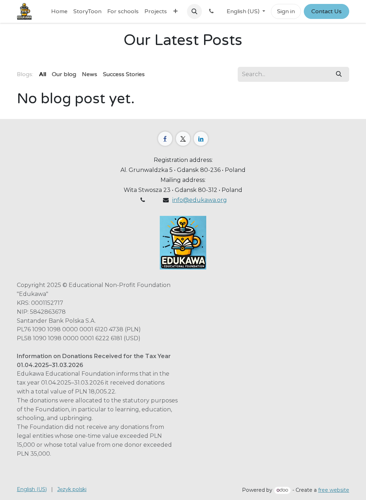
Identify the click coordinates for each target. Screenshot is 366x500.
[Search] (338, 74)
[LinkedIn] (201, 139)
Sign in (286, 11)
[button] (194, 11)
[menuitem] (59, 11)
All (42, 74)
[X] (183, 139)
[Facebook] (165, 139)
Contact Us (326, 11)
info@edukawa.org (199, 200)
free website (333, 490)
